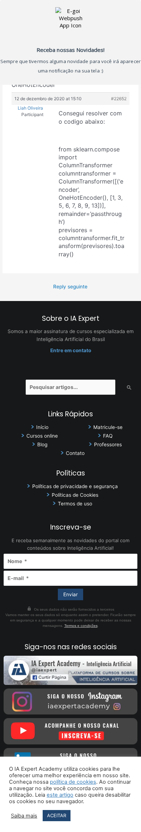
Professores (108, 444)
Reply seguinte (70, 286)
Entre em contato (70, 350)
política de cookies (73, 782)
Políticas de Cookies (75, 495)
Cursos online (42, 436)
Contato (75, 453)
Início (42, 427)
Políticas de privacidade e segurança (75, 486)
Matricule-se (108, 427)
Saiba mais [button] (24, 816)
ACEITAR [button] (56, 815)
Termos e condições (81, 626)
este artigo (60, 795)
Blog (42, 444)
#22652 (119, 98)
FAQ (107, 436)
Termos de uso (75, 503)
